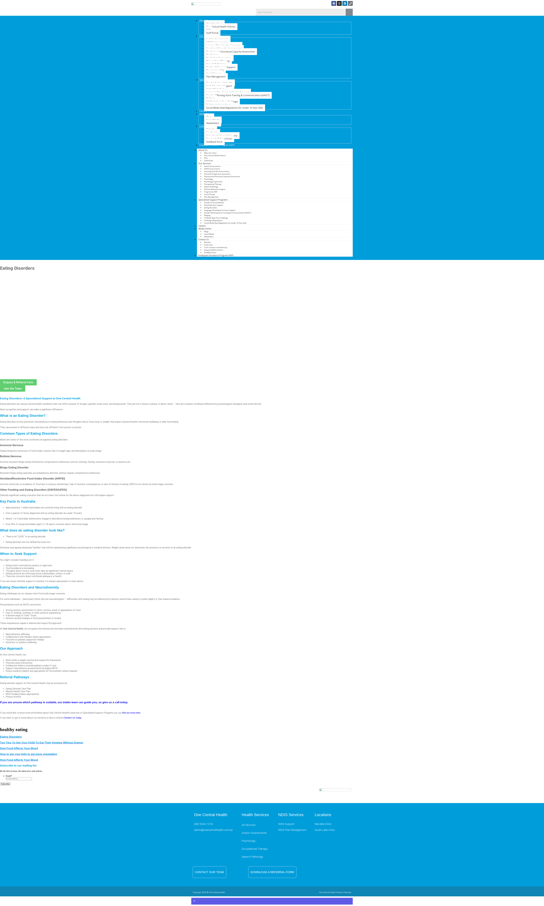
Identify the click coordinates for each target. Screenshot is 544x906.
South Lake (208, 245)
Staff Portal (212, 32)
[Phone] (350, 3)
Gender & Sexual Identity (214, 202)
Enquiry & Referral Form (213, 250)
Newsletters (212, 123)
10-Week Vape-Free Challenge (216, 218)
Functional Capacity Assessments (217, 174)
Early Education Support (213, 205)
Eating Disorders (210, 207)
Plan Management (216, 76)
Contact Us (203, 239)
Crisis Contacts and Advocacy (215, 247)
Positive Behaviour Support (214, 189)
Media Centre (204, 228)
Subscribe (5, 784)
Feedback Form (214, 141)
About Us (203, 20)
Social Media (209, 234)
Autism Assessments (212, 166)
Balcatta (207, 242)
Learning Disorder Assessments (216, 171)
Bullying (207, 215)
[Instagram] (339, 3)
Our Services (204, 163)
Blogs (206, 231)
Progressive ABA (210, 192)
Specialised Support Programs (213, 199)
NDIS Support (286, 824)
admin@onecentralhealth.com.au (213, 830)
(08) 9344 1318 (203, 824)
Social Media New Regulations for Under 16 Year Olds (234, 107)
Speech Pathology (211, 186)
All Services (249, 825)
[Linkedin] (344, 3)
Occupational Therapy (212, 184)
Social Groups (209, 194)
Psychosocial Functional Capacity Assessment (230, 51)
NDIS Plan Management (292, 830)
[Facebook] (333, 3)
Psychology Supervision (213, 181)
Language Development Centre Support (219, 210)
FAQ (205, 158)
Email (9, 776)
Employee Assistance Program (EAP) (216, 145)
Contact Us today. (73, 717)
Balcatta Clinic (323, 824)
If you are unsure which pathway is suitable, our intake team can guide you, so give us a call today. (64, 702)
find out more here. (131, 712)
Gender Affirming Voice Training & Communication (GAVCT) (238, 95)
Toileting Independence (213, 220)
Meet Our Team (210, 153)
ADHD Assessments (212, 169)
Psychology (208, 179)
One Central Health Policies (220, 26)
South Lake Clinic (325, 830)
